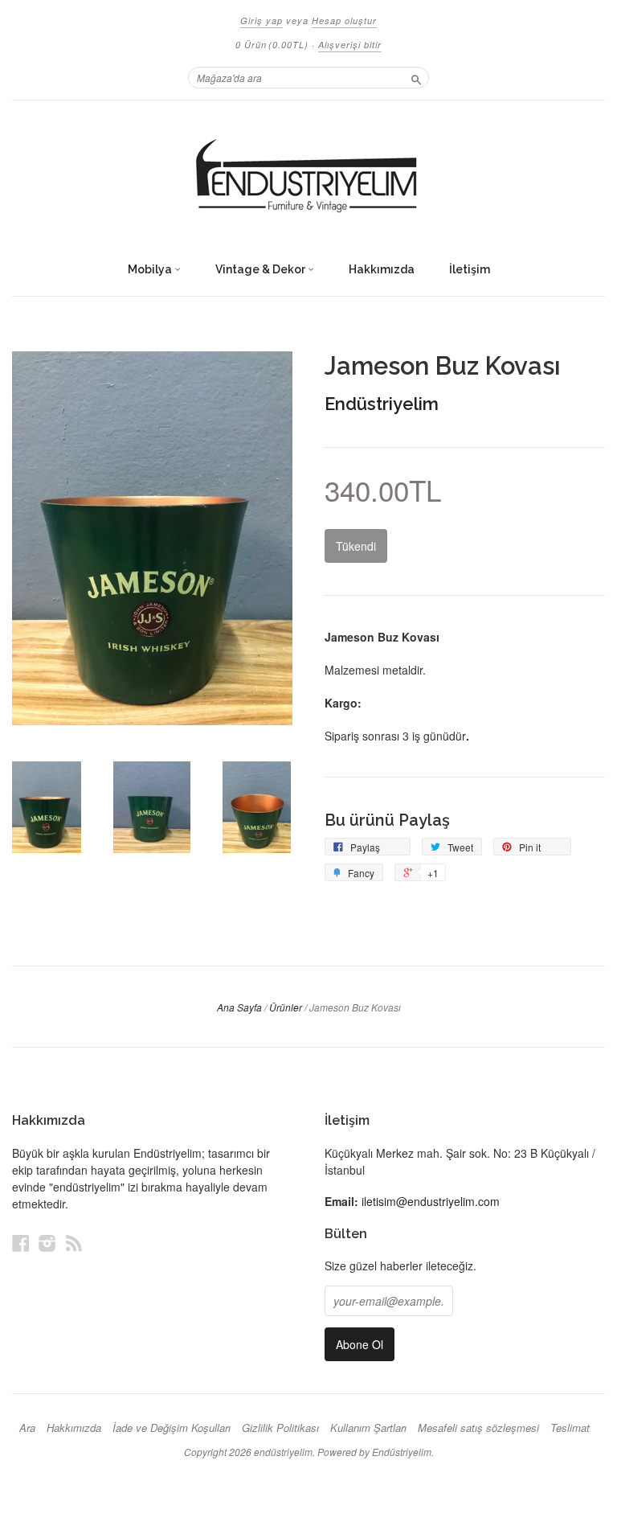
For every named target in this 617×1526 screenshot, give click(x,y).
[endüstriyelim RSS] (74, 1242)
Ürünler (285, 1007)
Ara (27, 1428)
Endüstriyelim (382, 403)
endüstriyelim (283, 1451)
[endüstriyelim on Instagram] (47, 1242)
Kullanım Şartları (368, 1428)
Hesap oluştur (344, 20)
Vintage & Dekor (261, 269)
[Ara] (416, 77)
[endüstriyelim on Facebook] (21, 1242)
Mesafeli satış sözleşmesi (478, 1428)
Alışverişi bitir (350, 45)
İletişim (469, 269)
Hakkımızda (382, 269)
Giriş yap (261, 20)
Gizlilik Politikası (280, 1428)
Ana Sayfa (239, 1007)
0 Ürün (271, 45)
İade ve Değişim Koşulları (171, 1428)
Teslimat (570, 1428)
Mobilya (151, 269)
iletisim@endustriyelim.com (431, 1201)
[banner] (308, 177)
